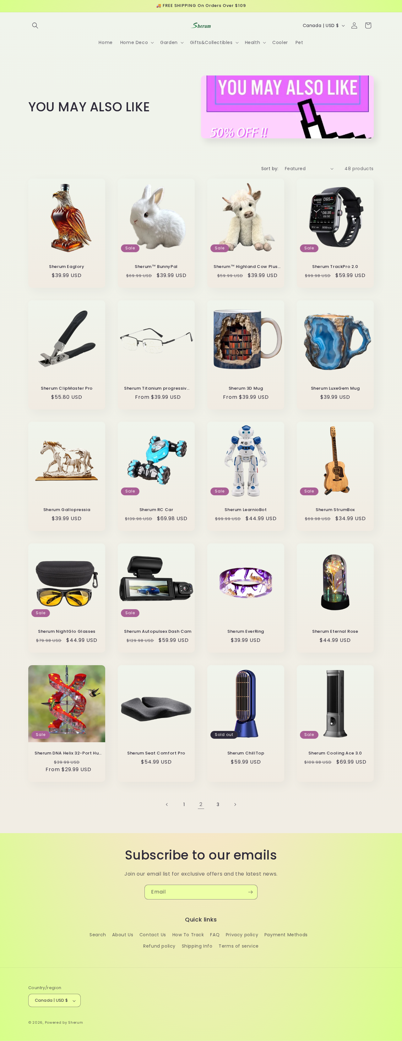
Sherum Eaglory (66, 267)
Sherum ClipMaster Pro (67, 388)
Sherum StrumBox (335, 510)
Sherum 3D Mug (246, 388)
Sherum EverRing (245, 631)
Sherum (75, 1022)
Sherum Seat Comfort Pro (156, 753)
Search (98, 935)
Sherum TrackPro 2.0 (335, 267)
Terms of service (239, 946)
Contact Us (152, 935)
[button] (35, 25)
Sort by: (270, 168)
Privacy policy (242, 935)
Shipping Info (197, 946)
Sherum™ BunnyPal (156, 267)
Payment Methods (286, 935)
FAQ (215, 935)
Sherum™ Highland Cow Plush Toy (247, 267)
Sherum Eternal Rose (335, 631)
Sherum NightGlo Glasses (66, 631)
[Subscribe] (250, 892)
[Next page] (235, 804)
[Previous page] (167, 804)
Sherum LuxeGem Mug (335, 388)
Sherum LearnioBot (246, 510)
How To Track (188, 935)
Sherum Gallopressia (66, 510)
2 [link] (201, 804)
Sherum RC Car (156, 510)
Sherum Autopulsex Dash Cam (158, 631)
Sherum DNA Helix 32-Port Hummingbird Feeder (68, 753)
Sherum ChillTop (245, 753)
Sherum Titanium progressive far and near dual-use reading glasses (158, 388)
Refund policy (159, 946)
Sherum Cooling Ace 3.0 (335, 753)
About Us (122, 935)
